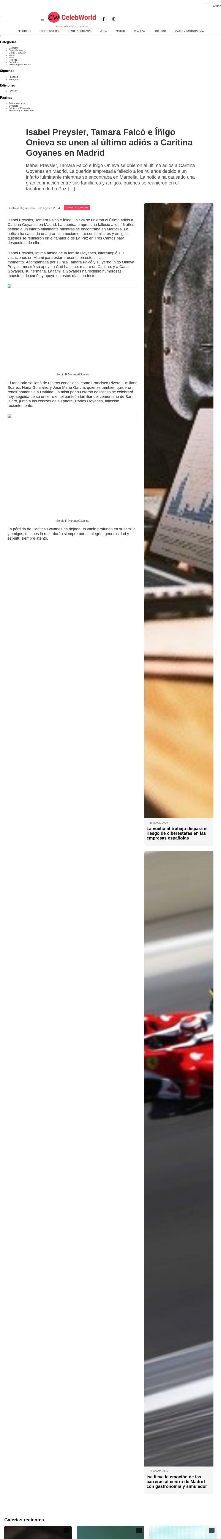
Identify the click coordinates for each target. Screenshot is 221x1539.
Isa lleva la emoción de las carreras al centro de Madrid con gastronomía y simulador (177, 1481)
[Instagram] (113, 19)
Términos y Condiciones (21, 110)
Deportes (13, 48)
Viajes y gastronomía (20, 64)
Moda (11, 55)
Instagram (14, 79)
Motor (12, 57)
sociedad (160, 31)
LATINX (217, 6)
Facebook (14, 77)
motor (120, 31)
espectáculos (48, 31)
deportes (23, 31)
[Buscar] (42, 20)
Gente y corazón (17, 52)
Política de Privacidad (20, 108)
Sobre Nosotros (17, 103)
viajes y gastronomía (189, 31)
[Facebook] (103, 19)
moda (103, 31)
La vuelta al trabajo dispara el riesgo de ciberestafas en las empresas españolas (177, 833)
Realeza (13, 59)
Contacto (13, 105)
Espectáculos (16, 50)
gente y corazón (79, 31)
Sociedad (13, 62)
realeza (139, 31)
